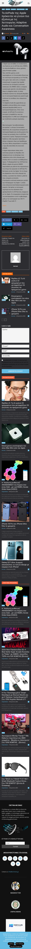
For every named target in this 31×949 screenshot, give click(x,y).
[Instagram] (15, 858)
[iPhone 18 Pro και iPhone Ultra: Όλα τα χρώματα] (6, 311)
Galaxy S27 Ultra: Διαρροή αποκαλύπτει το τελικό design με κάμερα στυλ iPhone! (15, 564)
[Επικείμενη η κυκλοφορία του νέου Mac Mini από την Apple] (6, 298)
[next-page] (5, 320)
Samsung (4, 559)
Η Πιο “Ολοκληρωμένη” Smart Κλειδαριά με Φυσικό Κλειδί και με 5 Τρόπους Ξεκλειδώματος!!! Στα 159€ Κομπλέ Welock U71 (15, 696)
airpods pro (15, 211)
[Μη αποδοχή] (29, 940)
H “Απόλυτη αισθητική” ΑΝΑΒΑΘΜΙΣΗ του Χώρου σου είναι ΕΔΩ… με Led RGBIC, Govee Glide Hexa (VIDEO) (15, 486)
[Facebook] (3, 38)
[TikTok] (25, 858)
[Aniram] (3, 33)
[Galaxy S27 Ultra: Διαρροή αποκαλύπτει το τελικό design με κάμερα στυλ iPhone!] (15, 550)
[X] (7, 38)
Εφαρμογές (13, 9)
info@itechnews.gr (13, 872)
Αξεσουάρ (8, 9)
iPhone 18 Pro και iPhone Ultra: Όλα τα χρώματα (19, 311)
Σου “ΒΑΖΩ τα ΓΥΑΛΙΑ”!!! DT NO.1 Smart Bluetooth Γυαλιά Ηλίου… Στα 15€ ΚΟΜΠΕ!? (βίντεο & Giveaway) (15, 782)
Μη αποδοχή (19, 943)
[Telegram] (15, 38)
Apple (3, 9)
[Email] (11, 38)
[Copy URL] (23, 38)
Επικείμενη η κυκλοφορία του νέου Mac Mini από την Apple (20, 299)
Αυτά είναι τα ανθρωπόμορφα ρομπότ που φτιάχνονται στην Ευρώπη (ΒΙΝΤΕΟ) (24, 241)
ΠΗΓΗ (4, 206)
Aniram (7, 33)
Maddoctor (15, 893)
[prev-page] (3, 320)
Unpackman (5, 491)
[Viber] (19, 38)
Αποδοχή (11, 943)
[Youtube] (18, 863)
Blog (3, 479)
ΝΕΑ (26, 9)
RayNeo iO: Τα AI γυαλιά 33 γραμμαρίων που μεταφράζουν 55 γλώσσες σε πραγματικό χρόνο (18, 284)
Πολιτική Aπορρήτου (16, 946)
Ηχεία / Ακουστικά (20, 9)
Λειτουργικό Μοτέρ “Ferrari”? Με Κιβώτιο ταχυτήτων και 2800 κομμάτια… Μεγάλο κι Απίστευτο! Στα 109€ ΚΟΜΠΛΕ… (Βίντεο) (15, 739)
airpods (8, 211)
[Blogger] (5, 858)
